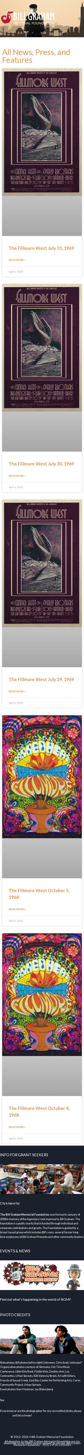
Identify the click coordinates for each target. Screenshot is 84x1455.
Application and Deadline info (42, 1203)
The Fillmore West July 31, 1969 (41, 248)
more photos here (15, 1400)
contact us (6, 1415)
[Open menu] (80, 18)
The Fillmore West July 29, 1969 (41, 679)
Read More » (17, 260)
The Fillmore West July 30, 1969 (41, 463)
